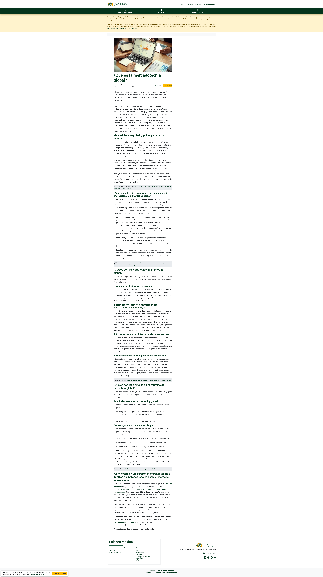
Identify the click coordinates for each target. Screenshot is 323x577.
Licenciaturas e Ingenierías (117, 548)
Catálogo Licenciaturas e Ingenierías (143, 558)
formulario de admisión (124, 522)
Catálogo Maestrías (142, 561)
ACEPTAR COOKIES (59, 573)
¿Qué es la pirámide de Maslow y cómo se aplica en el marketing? (149, 380)
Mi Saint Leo (140, 552)
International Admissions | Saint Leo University (122, 28)
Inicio (109, 35)
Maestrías (112, 550)
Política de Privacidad (37, 574)
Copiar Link (157, 85)
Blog (182, 4)
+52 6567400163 (211, 553)
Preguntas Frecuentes (194, 4)
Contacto (139, 554)
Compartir (168, 85)
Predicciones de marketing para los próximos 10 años (140, 469)
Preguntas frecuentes (143, 548)
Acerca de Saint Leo (115, 552)
